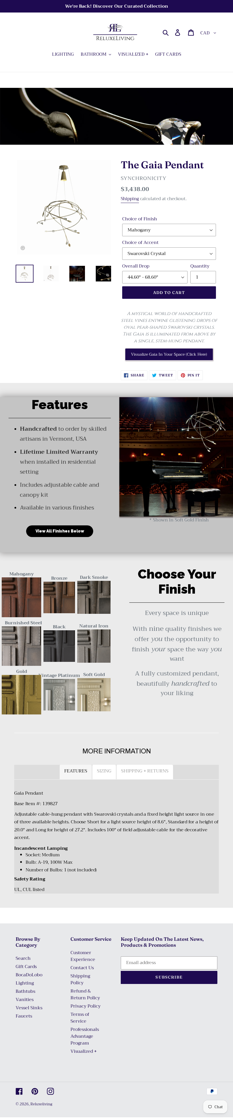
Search (23, 958)
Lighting (25, 983)
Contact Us (82, 968)
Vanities (25, 1000)
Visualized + (83, 1051)
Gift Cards (26, 967)
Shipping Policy (80, 979)
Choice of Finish (139, 218)
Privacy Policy (85, 1006)
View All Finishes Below (60, 531)
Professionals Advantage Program (84, 1036)
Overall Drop (135, 266)
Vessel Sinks (29, 1008)
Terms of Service (79, 1017)
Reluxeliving (41, 1104)
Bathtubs (25, 991)
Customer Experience (82, 956)
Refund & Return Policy (85, 994)
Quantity (199, 266)
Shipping (130, 198)
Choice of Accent (140, 242)
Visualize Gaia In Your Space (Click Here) (169, 354)
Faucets (24, 1016)
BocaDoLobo (29, 975)
